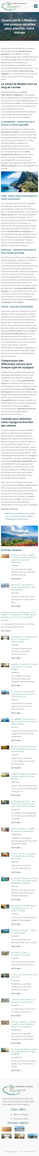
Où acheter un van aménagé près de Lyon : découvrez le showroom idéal (24, 639)
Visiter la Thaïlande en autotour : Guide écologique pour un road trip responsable (24, 748)
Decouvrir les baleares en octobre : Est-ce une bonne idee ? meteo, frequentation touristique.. (24, 880)
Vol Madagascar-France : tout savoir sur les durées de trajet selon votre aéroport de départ (23, 803)
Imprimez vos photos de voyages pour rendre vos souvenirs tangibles (24, 666)
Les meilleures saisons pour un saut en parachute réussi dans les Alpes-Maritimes (24, 721)
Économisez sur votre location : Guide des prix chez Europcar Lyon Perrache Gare (23, 694)
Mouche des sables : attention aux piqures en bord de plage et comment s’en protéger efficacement (24, 558)
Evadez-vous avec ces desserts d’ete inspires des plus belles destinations (23, 856)
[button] (35, 6)
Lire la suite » (16, 579)
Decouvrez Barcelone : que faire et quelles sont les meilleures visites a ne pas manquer (23, 1024)
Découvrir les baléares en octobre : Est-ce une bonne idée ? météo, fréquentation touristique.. (20, 516)
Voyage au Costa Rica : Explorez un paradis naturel (24, 931)
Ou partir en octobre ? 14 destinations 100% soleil (20, 953)
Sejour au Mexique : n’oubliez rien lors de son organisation (23, 829)
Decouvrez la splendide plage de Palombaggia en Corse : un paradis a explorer (24, 908)
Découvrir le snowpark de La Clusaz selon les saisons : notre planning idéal (23, 587)
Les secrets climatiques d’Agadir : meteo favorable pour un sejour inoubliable (24, 1051)
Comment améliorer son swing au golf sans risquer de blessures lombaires (24, 776)
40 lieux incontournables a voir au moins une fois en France (23, 1000)
